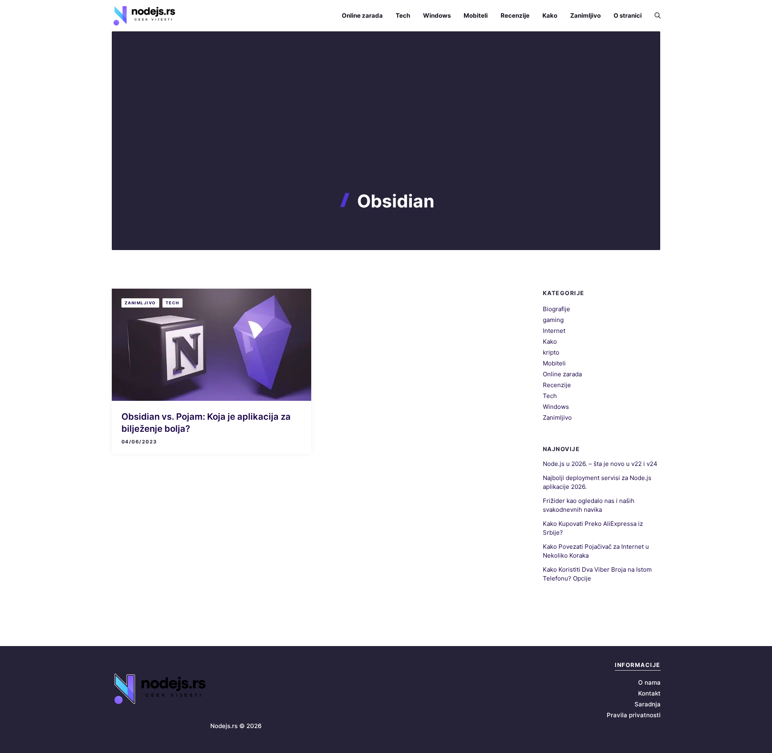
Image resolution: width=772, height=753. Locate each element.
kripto (551, 352)
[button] (654, 15)
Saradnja (647, 704)
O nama (649, 682)
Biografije (556, 309)
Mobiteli (476, 15)
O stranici (628, 15)
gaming (553, 320)
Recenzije (515, 15)
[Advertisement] (386, 130)
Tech (403, 15)
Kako (549, 15)
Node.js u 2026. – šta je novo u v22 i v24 (600, 464)
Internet (554, 330)
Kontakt (649, 693)
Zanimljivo (585, 15)
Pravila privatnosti (634, 715)
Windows (437, 15)
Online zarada (362, 15)
